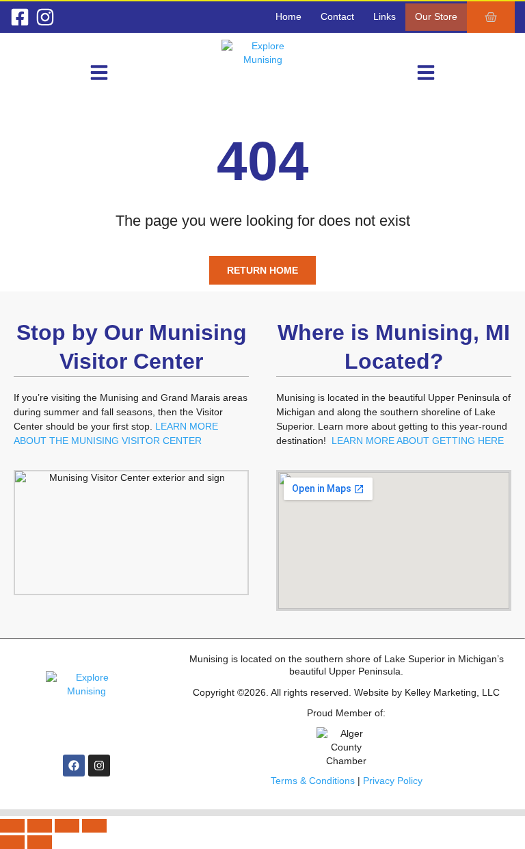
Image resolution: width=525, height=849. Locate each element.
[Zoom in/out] (12, 826)
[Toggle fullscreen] (39, 826)
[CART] (491, 17)
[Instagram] (45, 17)
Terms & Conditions (313, 780)
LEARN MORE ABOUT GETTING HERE (418, 440)
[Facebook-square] (19, 17)
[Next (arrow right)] (39, 842)
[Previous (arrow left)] (12, 842)
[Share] (67, 826)
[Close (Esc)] (94, 826)
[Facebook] (74, 765)
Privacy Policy (392, 780)
